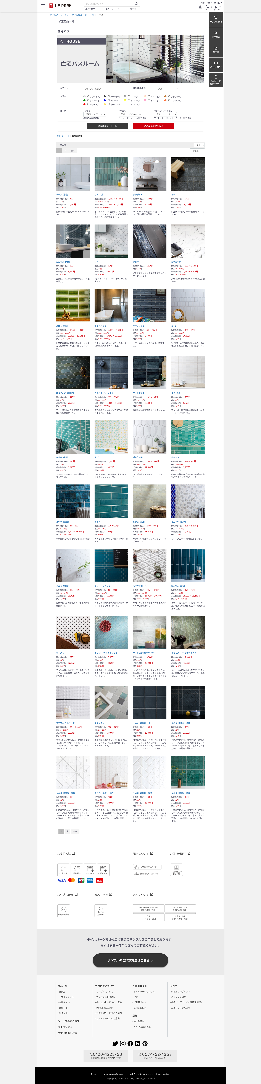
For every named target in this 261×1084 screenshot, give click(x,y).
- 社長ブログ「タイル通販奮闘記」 (186, 1002)
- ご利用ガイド (139, 1002)
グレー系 (134, 96)
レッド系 (94, 104)
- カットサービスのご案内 (107, 1018)
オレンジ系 (176, 100)
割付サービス (63, 136)
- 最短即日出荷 (139, 1007)
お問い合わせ (206, 2)
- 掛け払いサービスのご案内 (108, 1002)
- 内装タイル (64, 1002)
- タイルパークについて (143, 991)
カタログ (218, 2)
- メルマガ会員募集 (141, 1026)
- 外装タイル (64, 1007)
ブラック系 (115, 96)
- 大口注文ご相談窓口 (105, 996)
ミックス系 (135, 104)
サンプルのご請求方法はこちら (130, 960)
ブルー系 (114, 100)
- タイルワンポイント (180, 991)
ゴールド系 (115, 104)
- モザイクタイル (66, 996)
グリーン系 (95, 100)
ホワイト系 (95, 96)
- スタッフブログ (178, 996)
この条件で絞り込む (153, 126)
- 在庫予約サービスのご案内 (108, 1012)
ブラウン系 (176, 96)
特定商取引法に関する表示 (142, 1074)
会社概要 (94, 1074)
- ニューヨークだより (180, 1007)
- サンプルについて (104, 991)
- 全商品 (61, 991)
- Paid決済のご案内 (104, 1007)
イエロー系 (135, 100)
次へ (73, 150)
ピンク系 (154, 100)
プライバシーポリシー (113, 1074)
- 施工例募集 (138, 1021)
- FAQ (135, 996)
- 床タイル (63, 1012)
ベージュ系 (155, 96)
